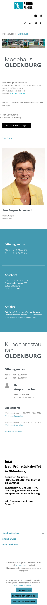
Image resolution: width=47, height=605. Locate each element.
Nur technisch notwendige (24, 595)
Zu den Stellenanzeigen (16, 125)
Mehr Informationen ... (23, 585)
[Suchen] (24, 22)
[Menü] (5, 22)
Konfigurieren (24, 590)
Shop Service (9, 538)
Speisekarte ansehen (13, 431)
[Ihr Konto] (36, 22)
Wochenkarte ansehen (14, 416)
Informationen (10, 544)
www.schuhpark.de (17, 93)
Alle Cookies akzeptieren (24, 601)
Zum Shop (7, 138)
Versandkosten (22, 565)
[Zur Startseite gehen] (23, 5)
